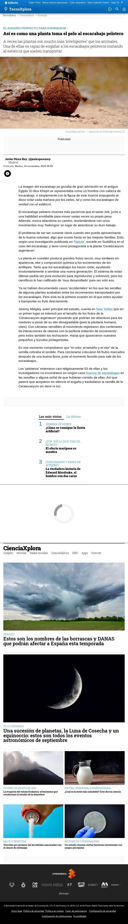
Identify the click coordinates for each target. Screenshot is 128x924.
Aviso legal (16, 911)
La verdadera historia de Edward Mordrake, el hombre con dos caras (63, 472)
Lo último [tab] (73, 416)
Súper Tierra (34, 2)
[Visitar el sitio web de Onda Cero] (81, 884)
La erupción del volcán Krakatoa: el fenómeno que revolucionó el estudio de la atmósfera (30, 793)
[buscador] (117, 9)
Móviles (21, 553)
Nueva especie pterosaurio (55, 2)
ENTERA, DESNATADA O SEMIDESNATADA (88, 788)
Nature (79, 241)
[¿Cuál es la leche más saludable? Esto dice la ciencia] (95, 768)
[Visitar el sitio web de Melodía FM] (105, 884)
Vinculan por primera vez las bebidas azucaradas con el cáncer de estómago (32, 846)
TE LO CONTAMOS (13, 726)
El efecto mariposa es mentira (61, 450)
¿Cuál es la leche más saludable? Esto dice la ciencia (93, 791)
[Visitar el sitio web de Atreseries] (70, 884)
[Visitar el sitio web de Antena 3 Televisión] (12, 884)
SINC (75, 553)
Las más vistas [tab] (50, 416)
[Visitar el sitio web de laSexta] (23, 884)
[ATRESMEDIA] (64, 874)
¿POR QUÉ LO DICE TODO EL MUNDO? (63, 443)
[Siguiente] (122, 2)
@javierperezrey (40, 159)
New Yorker (104, 309)
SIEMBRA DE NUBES (58, 424)
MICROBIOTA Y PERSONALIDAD (82, 841)
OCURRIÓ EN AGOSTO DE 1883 (19, 788)
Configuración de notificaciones (57, 916)
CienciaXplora (22, 548)
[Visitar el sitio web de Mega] (58, 884)
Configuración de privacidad (102, 911)
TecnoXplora (9, 15)
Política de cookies (55, 911)
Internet (96, 553)
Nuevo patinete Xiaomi (98, 2)
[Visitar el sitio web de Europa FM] (93, 884)
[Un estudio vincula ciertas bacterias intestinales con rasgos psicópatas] (95, 821)
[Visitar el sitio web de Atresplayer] (116, 884)
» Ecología (41, 15)
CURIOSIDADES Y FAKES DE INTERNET (63, 463)
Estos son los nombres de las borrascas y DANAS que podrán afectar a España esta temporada (58, 641)
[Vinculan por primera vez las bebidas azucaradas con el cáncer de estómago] (33, 821)
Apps (85, 553)
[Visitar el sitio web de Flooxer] (64, 893)
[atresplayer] (110, 9)
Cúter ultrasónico (78, 2)
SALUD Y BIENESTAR (14, 841)
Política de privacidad (33, 911)
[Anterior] (25, 2)
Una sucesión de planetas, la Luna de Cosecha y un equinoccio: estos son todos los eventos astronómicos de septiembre (61, 735)
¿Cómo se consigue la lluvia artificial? (65, 429)
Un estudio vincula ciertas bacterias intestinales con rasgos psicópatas (93, 846)
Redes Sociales (39, 553)
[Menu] (123, 9)
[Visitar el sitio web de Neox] (35, 884)
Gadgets (8, 553)
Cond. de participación (76, 911)
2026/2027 (9, 634)
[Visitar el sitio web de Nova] (47, 884)
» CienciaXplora (26, 15)
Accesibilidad (79, 916)
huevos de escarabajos (103, 373)
